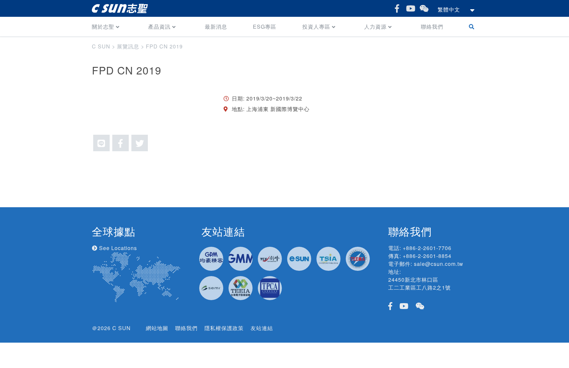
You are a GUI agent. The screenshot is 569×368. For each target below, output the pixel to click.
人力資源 (375, 26)
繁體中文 (449, 9)
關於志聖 (103, 26)
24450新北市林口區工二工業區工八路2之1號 (419, 283)
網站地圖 (157, 328)
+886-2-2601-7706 (427, 248)
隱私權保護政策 (224, 328)
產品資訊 (159, 26)
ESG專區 (264, 26)
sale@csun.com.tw (438, 264)
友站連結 (262, 328)
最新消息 (216, 26)
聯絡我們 (432, 26)
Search (473, 26)
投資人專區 (316, 26)
